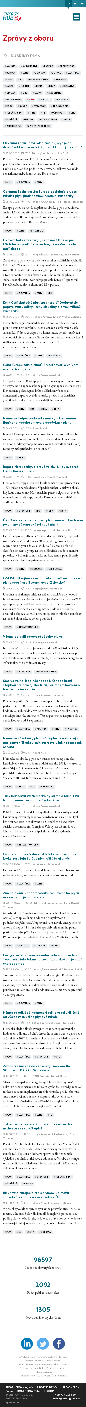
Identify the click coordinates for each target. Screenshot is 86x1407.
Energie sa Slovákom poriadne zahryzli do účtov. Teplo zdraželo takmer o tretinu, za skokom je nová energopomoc (42, 959)
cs (68, 3)
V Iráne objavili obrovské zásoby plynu (32, 636)
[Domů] (13, 16)
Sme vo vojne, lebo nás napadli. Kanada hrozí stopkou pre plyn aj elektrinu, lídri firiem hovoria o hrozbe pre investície (41, 685)
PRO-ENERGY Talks (29, 1391)
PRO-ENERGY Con (48, 1387)
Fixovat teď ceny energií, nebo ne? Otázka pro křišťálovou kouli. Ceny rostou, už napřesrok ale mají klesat (39, 244)
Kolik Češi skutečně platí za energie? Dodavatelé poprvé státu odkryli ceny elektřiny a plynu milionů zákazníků (42, 307)
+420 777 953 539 (64, 1394)
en (82, 3)
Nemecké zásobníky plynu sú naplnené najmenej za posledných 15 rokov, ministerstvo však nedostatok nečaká (42, 742)
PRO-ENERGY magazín (20, 1387)
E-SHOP (49, 1391)
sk (75, 3)
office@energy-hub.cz (66, 1398)
